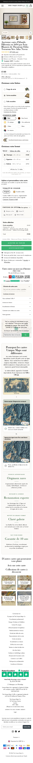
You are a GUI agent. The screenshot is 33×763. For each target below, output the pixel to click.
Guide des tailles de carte (16, 633)
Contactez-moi (16, 613)
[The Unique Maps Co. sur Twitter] (19, 731)
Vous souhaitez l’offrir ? (9, 298)
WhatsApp (7, 262)
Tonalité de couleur (11, 188)
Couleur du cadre (9, 115)
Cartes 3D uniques (16, 624)
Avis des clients (16, 650)
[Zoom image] (30, 32)
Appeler (25, 260)
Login (15, 712)
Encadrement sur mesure (16, 641)
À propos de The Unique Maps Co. (16, 616)
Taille (16, 151)
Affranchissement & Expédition (16, 627)
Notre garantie (6, 314)
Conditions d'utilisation (16, 664)
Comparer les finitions (10, 112)
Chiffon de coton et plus (16, 644)
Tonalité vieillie (20, 191)
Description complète (7, 67)
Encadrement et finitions (9, 306)
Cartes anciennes (16, 639)
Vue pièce (5, 32)
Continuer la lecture (8, 294)
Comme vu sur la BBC (16, 658)
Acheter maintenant (16, 248)
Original (6, 191)
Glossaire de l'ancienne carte (16, 655)
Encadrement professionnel (16, 619)
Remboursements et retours (16, 630)
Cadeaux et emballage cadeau (16, 653)
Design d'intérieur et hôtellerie (16, 622)
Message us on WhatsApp (16, 684)
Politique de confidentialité (16, 661)
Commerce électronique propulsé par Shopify (16, 756)
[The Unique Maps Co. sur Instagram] (13, 731)
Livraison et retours (7, 302)
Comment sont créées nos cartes (11, 310)
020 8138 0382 (16, 681)
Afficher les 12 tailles (16, 169)
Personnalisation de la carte (16, 636)
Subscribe (27, 727)
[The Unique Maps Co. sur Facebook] (16, 731)
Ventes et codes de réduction (16, 647)
